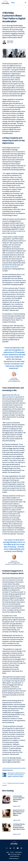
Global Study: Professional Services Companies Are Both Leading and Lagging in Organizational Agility (16, 774)
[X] (6, 848)
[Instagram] (21, 848)
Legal (7, 852)
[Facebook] (14, 848)
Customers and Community (13, 783)
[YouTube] (17, 848)
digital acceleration (11, 267)
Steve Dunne (10, 41)
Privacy (12, 852)
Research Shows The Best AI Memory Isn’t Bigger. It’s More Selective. (18, 812)
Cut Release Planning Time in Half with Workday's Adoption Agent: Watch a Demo (19, 826)
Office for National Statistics (11, 396)
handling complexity (17, 231)
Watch (4, 758)
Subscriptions (18, 852)
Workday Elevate (10, 78)
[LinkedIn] (10, 848)
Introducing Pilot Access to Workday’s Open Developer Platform (18, 798)
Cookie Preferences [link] (14, 856)
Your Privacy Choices (16, 854)
